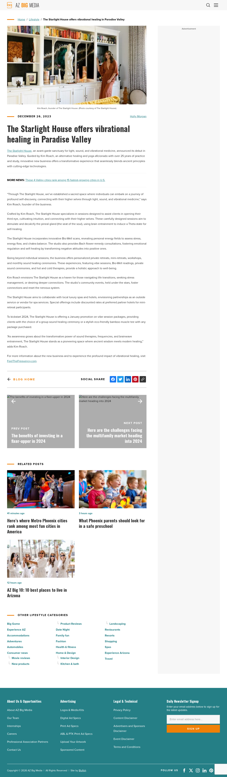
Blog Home (24, 379)
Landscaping (117, 624)
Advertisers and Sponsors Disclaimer (129, 728)
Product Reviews (71, 624)
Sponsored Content (72, 750)
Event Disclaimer (124, 739)
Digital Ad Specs (70, 718)
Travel (109, 659)
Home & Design (66, 653)
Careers (12, 734)
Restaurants (112, 630)
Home (21, 19)
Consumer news (17, 653)
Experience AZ (16, 630)
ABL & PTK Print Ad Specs (76, 734)
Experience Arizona (117, 653)
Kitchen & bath (69, 664)
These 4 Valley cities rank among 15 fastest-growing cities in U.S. (65, 180)
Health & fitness (66, 647)
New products (20, 664)
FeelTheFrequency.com (22, 361)
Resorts (110, 635)
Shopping (111, 641)
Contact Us (14, 750)
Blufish (82, 770)
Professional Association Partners (27, 742)
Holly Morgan (138, 116)
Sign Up (193, 728)
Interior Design (69, 658)
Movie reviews (21, 658)
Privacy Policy (122, 710)
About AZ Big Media (19, 710)
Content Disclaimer (125, 718)
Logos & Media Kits (72, 710)
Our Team (13, 718)
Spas (108, 647)
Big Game (13, 624)
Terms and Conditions (127, 747)
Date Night (63, 630)
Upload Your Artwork (73, 742)
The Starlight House (19, 151)
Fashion (61, 641)
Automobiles (15, 647)
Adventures (14, 641)
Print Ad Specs (69, 726)
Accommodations (18, 635)
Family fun (62, 635)
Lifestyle (34, 19)
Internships (14, 726)
